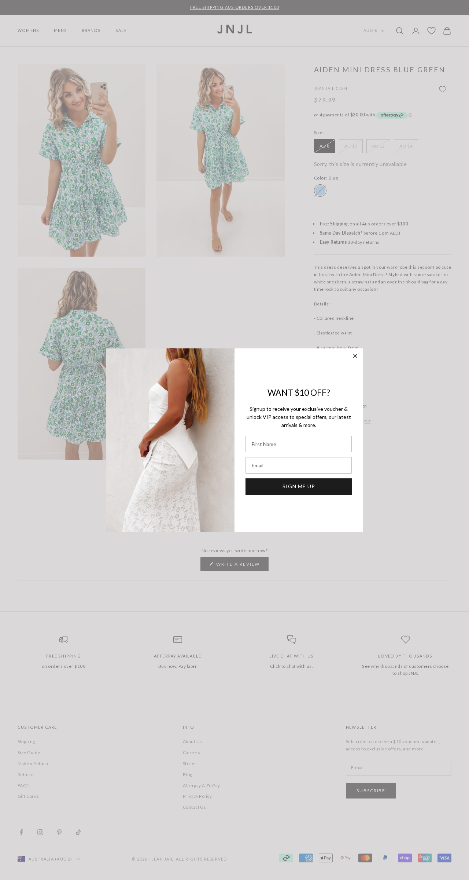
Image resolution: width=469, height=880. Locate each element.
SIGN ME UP (298, 486)
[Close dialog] (355, 356)
